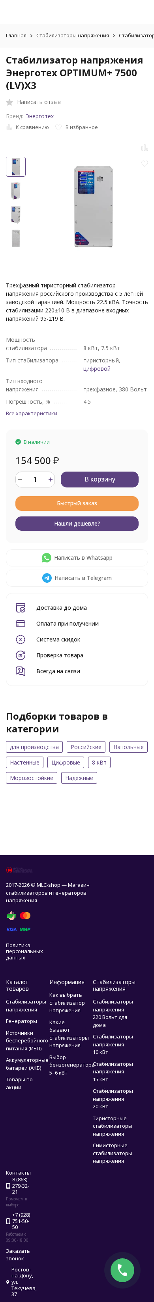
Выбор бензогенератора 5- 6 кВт (72, 1065)
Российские (86, 747)
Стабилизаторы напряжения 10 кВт (113, 1044)
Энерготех (40, 116)
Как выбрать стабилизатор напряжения (67, 1002)
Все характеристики (31, 413)
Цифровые (65, 762)
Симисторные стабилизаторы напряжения (112, 1153)
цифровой (97, 368)
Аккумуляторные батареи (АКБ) (27, 1063)
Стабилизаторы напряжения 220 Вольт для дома (113, 1013)
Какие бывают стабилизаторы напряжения (69, 1034)
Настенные (24, 762)
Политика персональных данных (24, 951)
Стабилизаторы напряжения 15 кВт (113, 1071)
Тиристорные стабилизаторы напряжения (112, 1126)
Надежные (79, 778)
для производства (34, 747)
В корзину (100, 479)
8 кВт (99, 762)
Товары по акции (19, 1083)
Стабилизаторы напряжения (72, 35)
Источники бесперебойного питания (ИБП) (27, 1040)
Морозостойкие (31, 778)
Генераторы (21, 1021)
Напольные (128, 747)
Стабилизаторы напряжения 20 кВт (113, 1098)
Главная (16, 35)
